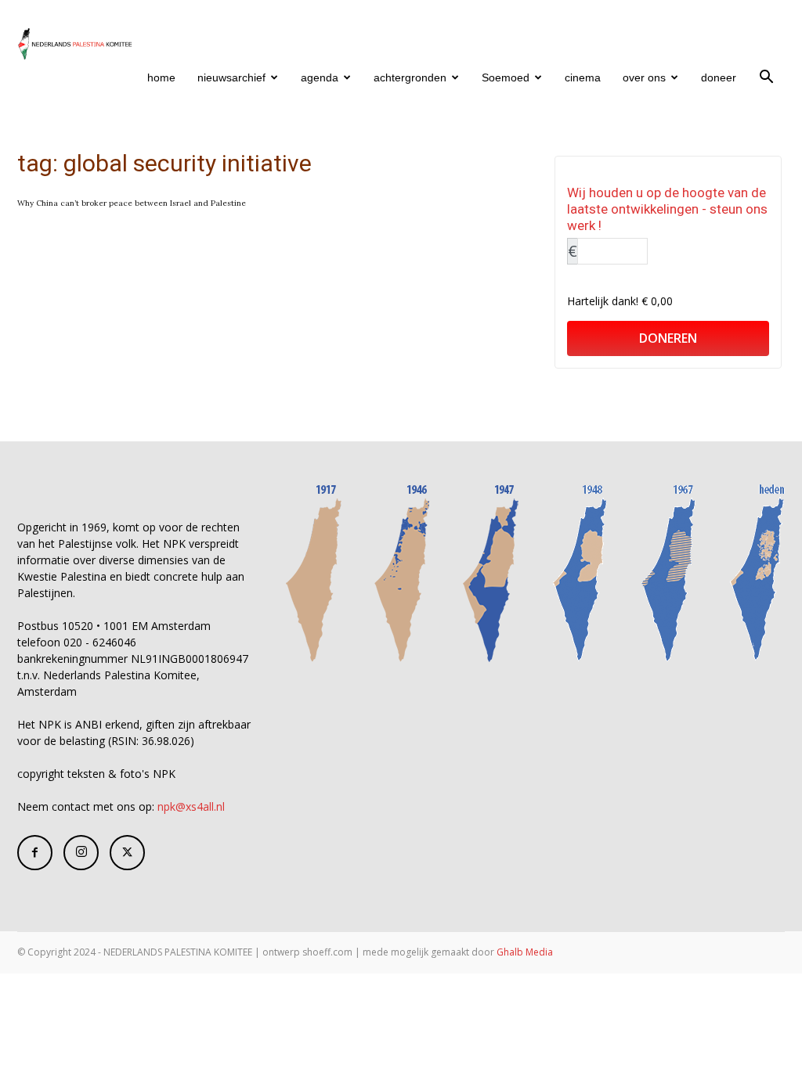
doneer (718, 77)
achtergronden (410, 77)
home (161, 77)
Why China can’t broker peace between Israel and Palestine (131, 203)
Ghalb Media (525, 952)
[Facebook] (34, 852)
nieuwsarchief (231, 77)
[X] (127, 852)
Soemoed (505, 77)
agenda (319, 77)
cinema (583, 77)
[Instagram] (81, 852)
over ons (644, 77)
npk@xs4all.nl (191, 806)
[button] (766, 78)
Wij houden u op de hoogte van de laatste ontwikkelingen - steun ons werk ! (667, 209)
